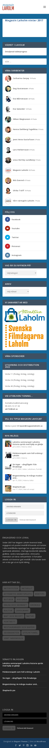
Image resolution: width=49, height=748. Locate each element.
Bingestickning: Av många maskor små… (27, 476)
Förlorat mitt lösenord (28, 520)
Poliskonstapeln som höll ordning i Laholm (28, 454)
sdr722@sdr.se (11, 409)
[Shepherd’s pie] (8, 488)
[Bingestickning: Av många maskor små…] (8, 477)
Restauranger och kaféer (19, 627)
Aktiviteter (11, 588)
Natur (30, 616)
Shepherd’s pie (19, 487)
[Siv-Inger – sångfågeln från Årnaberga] (8, 466)
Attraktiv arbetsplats (18, 594)
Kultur (30, 447)
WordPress (41, 741)
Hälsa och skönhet (15, 605)
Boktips (39, 594)
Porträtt (39, 469)
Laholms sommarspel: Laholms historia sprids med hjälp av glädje (28, 443)
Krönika (35, 605)
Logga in (11, 520)
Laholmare (31, 469)
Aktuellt (27, 588)
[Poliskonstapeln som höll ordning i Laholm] (8, 455)
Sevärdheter (11, 632)
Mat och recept (28, 489)
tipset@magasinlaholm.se (30, 426)
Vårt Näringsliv (13, 638)
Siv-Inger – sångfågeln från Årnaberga (25, 465)
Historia (24, 447)
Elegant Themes (21, 741)
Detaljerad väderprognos (16, 51)
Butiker (8, 599)
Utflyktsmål (30, 632)
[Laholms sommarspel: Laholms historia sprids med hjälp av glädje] (8, 444)
